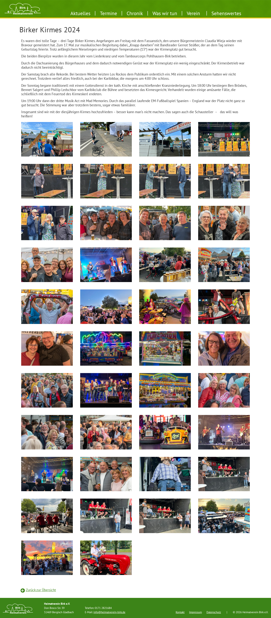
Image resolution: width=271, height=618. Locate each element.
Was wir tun (164, 13)
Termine (108, 13)
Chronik (135, 13)
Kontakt (180, 612)
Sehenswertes (226, 13)
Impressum (195, 612)
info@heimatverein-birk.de (109, 612)
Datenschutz (213, 612)
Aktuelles (80, 13)
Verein (193, 13)
